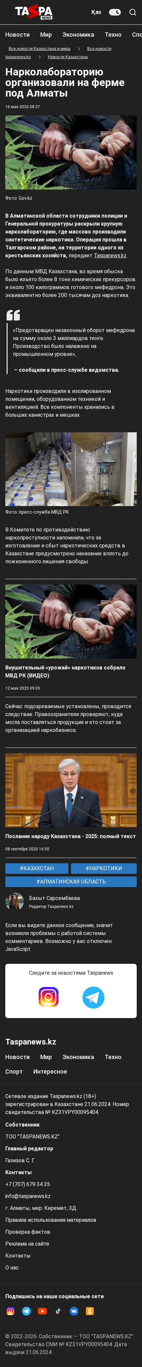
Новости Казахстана (68, 56)
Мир (46, 34)
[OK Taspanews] (90, 1311)
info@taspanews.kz (28, 1196)
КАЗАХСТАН (37, 868)
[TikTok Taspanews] (58, 1311)
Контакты (18, 1256)
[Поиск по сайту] (133, 12)
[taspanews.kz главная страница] (33, 12)
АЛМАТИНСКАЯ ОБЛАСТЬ (72, 881)
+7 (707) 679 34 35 (27, 1184)
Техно (113, 34)
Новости (17, 34)
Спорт (14, 1071)
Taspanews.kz (110, 255)
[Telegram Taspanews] (93, 997)
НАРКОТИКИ (105, 868)
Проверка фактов (27, 1232)
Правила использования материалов (50, 1220)
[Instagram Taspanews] (48, 997)
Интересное (50, 1071)
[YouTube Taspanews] (42, 1311)
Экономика (78, 34)
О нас (12, 1267)
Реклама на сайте (27, 1244)
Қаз (96, 12)
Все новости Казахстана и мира (39, 48)
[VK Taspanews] (74, 1311)
